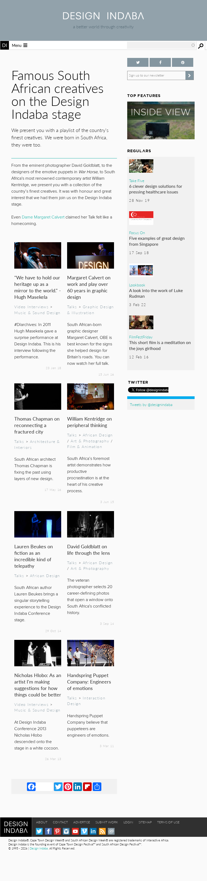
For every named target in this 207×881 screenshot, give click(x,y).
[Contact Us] (111, 831)
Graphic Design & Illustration (90, 309)
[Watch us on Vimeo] (84, 831)
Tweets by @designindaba (151, 404)
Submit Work (106, 822)
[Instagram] (66, 831)
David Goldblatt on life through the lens (88, 549)
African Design (98, 435)
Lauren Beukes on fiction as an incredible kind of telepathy (33, 556)
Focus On (137, 232)
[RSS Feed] (102, 831)
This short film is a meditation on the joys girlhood (160, 345)
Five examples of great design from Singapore (157, 241)
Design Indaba (39, 848)
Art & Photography (90, 440)
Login (128, 822)
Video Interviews (31, 306)
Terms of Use (168, 822)
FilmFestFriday (141, 336)
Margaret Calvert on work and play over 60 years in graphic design (89, 287)
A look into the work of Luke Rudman (156, 293)
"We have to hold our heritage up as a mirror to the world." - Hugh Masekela (37, 287)
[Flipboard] (87, 786)
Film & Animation (84, 446)
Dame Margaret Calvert (42, 217)
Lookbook (137, 284)
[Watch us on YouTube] (75, 831)
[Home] (103, 18)
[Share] (97, 786)
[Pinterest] (68, 786)
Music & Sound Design (37, 312)
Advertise (81, 822)
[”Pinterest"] (182, 62)
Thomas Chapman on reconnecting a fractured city (37, 425)
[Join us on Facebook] (160, 62)
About (41, 822)
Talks (72, 306)
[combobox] (161, 45)
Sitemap (145, 822)
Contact (60, 822)
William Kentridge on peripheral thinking (89, 421)
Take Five (136, 180)
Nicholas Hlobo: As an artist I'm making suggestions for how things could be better (37, 685)
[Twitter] (58, 786)
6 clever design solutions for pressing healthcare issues (155, 189)
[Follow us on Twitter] (138, 62)
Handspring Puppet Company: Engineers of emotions (89, 681)
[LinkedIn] (77, 786)
